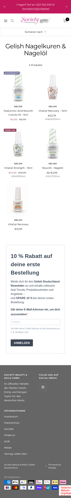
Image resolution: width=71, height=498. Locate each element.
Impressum (11, 412)
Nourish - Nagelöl (52, 163)
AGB (7, 437)
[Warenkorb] (65, 16)
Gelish (18, 102)
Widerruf (9, 431)
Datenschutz (11, 418)
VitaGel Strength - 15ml (18, 163)
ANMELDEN (22, 338)
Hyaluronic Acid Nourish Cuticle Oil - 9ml (18, 108)
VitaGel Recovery (18, 220)
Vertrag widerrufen (15, 449)
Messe (8, 443)
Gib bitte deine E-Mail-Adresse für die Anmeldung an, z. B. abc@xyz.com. (35, 326)
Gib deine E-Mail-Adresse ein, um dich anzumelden (35, 307)
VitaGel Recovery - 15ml (53, 106)
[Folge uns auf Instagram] (43, 383)
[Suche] (12, 16)
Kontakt (9, 424)
